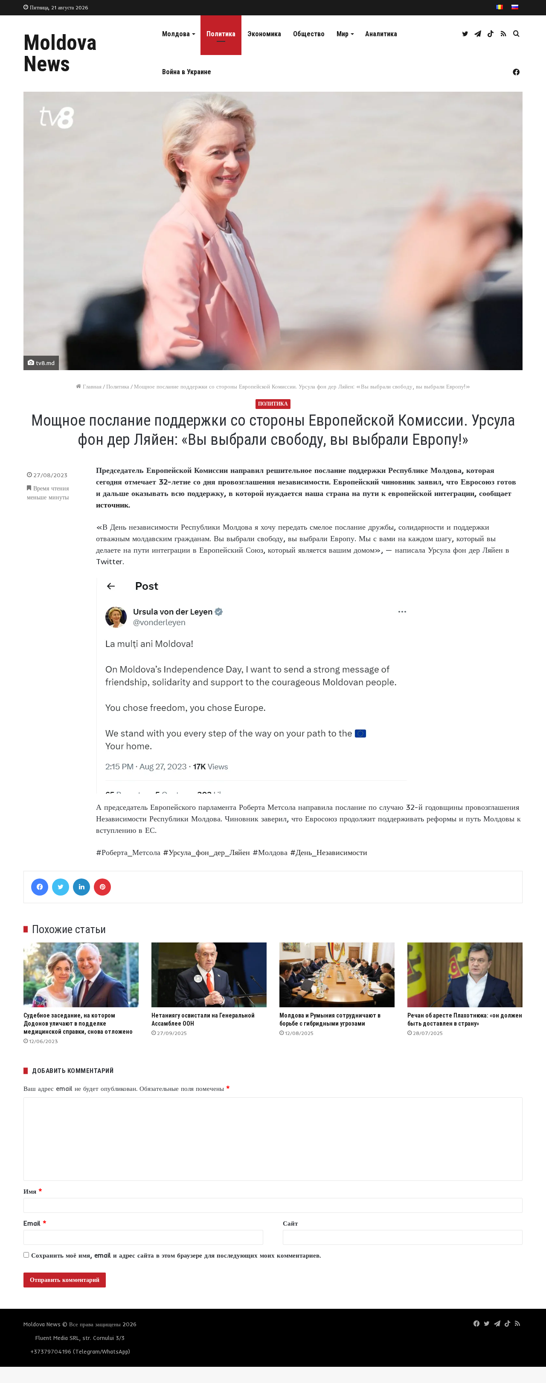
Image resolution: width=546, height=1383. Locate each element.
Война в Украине (186, 72)
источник (112, 505)
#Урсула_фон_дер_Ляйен (206, 852)
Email (34, 1223)
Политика (220, 34)
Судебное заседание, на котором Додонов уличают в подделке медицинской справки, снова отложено (78, 1023)
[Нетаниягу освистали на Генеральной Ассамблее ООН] (209, 974)
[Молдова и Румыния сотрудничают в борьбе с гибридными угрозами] (337, 974)
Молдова (176, 34)
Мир (343, 34)
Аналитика (381, 34)
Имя (32, 1191)
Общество (309, 34)
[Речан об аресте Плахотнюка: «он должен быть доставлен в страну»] (465, 974)
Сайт (290, 1223)
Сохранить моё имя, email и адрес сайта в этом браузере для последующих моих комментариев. (176, 1255)
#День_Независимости (328, 852)
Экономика (264, 34)
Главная (91, 386)
